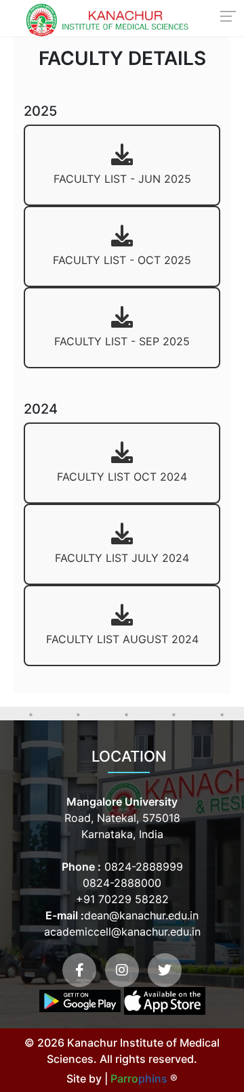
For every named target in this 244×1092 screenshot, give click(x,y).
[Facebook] (79, 970)
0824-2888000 (122, 883)
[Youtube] (122, 970)
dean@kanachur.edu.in (141, 915)
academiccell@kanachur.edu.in (122, 931)
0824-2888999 (142, 866)
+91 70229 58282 (122, 899)
